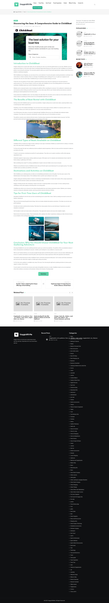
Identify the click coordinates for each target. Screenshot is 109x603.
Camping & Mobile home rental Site (78, 365)
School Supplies (74, 516)
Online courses (73, 475)
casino (35, 313)
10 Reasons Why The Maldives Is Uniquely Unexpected (89, 74)
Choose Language (37, 7)
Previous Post (21, 282)
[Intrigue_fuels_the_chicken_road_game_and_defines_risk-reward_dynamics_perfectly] (79, 53)
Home (34, 3)
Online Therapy (73, 487)
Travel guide (73, 557)
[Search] (94, 4)
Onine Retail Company (75, 472)
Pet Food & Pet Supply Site (76, 496)
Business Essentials (74, 363)
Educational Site (73, 390)
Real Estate (72, 511)
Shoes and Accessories (75, 518)
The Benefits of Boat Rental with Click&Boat (35, 100)
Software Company (74, 528)
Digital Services (73, 382)
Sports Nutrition (73, 540)
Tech (71, 547)
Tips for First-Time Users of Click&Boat (32, 193)
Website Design (74, 574)
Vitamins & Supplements (75, 567)
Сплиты (72, 589)
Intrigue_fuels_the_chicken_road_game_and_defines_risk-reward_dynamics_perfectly (63, 318)
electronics (72, 392)
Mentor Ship (73, 462)
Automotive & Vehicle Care (76, 338)
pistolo (71, 501)
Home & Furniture (74, 428)
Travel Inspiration (57, 3)
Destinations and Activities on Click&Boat (34, 171)
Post (15, 313)
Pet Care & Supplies (74, 494)
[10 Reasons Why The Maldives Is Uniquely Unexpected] (79, 74)
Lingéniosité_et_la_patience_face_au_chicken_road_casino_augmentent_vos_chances (23, 318)
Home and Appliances (75, 436)
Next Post (67, 282)
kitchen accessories (74, 450)
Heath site (72, 426)
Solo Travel (48, 3)
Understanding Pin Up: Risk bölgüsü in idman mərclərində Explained (42, 318)
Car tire (72, 368)
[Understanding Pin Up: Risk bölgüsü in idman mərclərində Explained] (79, 43)
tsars (71, 564)
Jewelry (72, 445)
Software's (72, 530)
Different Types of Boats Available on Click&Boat (37, 140)
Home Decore (73, 438)
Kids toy (72, 448)
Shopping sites (73, 521)
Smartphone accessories (75, 526)
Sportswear (73, 545)
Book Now (43, 274)
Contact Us (80, 3)
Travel (71, 555)
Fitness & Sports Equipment (76, 407)
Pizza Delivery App (74, 504)
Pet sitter (72, 499)
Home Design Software (75, 441)
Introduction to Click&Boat (27, 63)
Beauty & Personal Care (75, 346)
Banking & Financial (74, 341)
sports (71, 535)
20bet (71, 336)
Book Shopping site (74, 358)
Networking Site (73, 467)
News (71, 470)
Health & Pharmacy (74, 424)
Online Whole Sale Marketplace (77, 489)
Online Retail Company (75, 482)
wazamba (72, 572)
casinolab (72, 373)
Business (72, 360)
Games (71, 421)
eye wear (72, 397)
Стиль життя (73, 591)
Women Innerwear (74, 579)
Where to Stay (72, 3)
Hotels (65, 3)
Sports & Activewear (74, 538)
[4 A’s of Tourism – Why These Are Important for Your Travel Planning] (79, 65)
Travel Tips (41, 3)
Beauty (71, 343)
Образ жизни (73, 584)
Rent (71, 513)
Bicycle (72, 353)
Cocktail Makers (74, 377)
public (71, 509)
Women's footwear (74, 581)
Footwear (72, 416)
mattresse (72, 458)
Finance (72, 404)
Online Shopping (74, 484)
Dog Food (72, 385)
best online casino (74, 351)
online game (73, 477)
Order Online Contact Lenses (76, 492)
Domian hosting (73, 387)
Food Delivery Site (74, 414)
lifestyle (72, 453)
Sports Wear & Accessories (76, 543)
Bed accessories (74, 348)
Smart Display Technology (76, 523)
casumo (72, 375)
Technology (72, 550)
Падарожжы (73, 586)
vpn (71, 569)
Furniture (72, 419)
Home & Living (73, 431)
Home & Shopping (74, 433)
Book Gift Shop (73, 356)
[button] (70, 293)
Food (71, 411)
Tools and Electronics (75, 552)
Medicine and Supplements (76, 460)
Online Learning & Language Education (78, 479)
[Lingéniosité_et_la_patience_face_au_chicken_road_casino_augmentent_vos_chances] (79, 34)
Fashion (72, 399)
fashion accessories (74, 402)
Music (71, 465)
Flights (71, 409)
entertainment (73, 394)
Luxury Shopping (74, 455)
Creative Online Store (75, 380)
